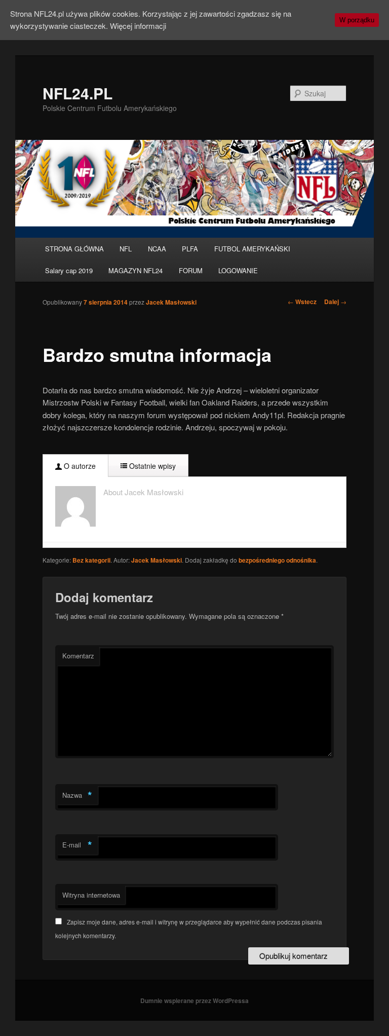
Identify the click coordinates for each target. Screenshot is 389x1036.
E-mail (77, 845)
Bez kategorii (91, 560)
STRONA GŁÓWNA (74, 248)
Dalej (335, 301)
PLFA (190, 248)
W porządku (356, 20)
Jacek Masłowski (171, 302)
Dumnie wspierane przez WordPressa (194, 1000)
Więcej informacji (138, 25)
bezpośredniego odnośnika (277, 560)
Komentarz (78, 655)
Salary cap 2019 (69, 270)
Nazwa (77, 795)
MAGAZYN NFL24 (135, 270)
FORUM (191, 270)
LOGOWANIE (238, 270)
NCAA (157, 248)
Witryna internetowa (91, 895)
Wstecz (302, 301)
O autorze (79, 466)
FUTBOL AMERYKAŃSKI (252, 248)
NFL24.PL (77, 93)
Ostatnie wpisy (151, 466)
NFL (126, 248)
